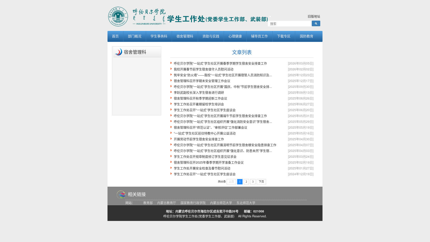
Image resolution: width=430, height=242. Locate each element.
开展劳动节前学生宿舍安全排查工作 (199, 139)
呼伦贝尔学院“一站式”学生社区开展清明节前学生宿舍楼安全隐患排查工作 (225, 145)
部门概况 (134, 36)
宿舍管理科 (184, 36)
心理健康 (235, 36)
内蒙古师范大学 (221, 202)
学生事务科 (158, 36)
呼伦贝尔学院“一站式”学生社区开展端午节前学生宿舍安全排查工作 (220, 115)
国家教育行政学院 (193, 202)
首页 (115, 36)
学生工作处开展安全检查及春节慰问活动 (202, 168)
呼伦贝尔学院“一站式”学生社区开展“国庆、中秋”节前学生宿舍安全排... (223, 86)
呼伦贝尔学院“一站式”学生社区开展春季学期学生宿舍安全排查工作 (220, 63)
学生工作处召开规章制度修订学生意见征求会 (205, 156)
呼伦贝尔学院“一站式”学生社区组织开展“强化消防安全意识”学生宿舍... (223, 121)
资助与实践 (210, 36)
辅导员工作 (259, 36)
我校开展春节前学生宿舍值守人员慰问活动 (203, 69)
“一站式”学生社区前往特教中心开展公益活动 (205, 133)
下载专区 (283, 36)
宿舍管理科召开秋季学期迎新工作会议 (200, 98)
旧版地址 (314, 16)
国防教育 (306, 36)
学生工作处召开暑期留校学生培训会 (199, 104)
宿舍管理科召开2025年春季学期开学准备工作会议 (209, 162)
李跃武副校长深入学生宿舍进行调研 (199, 92)
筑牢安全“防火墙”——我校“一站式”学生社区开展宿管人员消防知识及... (223, 75)
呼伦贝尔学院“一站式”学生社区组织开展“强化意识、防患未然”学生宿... (223, 150)
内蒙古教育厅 (166, 202)
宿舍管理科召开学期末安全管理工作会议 (202, 80)
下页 (261, 181)
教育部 (148, 202)
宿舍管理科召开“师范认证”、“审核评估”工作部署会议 (210, 127)
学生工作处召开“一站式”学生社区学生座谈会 (205, 110)
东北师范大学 (245, 202)
